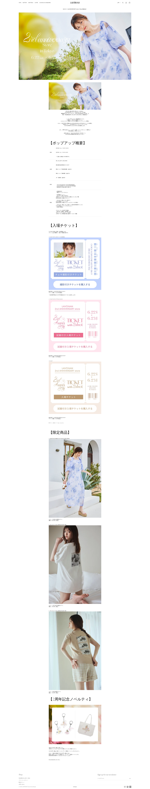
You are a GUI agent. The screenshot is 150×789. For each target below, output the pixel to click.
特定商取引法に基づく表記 (24, 778)
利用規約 (75, 786)
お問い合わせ (21, 784)
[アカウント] (126, 2)
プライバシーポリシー (23, 780)
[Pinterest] (128, 787)
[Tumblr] (130, 787)
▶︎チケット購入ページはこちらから (56, 423)
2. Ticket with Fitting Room (55, 299)
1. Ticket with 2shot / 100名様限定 (57, 237)
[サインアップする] (130, 778)
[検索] (123, 2)
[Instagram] (125, 787)
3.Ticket (51, 361)
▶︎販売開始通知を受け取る (54, 759)
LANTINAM (24, 786)
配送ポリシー (21, 782)
